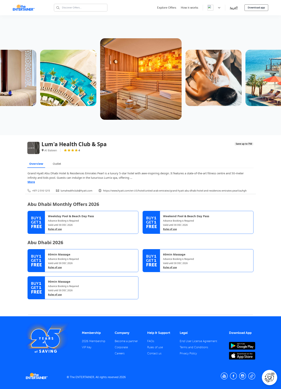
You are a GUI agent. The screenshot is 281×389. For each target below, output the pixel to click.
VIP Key (86, 347)
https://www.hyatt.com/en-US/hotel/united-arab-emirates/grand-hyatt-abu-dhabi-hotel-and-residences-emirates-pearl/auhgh (175, 190)
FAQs (150, 341)
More (31, 182)
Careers (120, 353)
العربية (234, 7)
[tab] (30, 302)
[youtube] (224, 376)
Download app (256, 7)
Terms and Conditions (194, 347)
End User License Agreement (198, 341)
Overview (36, 164)
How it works (189, 7)
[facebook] (233, 376)
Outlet (57, 164)
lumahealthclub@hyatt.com (76, 190)
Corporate (121, 347)
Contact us (154, 353)
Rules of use (55, 229)
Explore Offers (166, 7)
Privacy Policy (188, 353)
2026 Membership (93, 341)
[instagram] (242, 376)
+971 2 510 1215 (41, 190)
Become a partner (126, 341)
